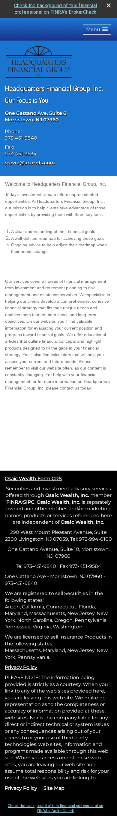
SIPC (28, 502)
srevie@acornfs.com (30, 163)
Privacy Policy (21, 667)
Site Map (54, 788)
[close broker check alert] (108, 5)
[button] (97, 29)
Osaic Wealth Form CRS (33, 478)
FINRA (14, 502)
